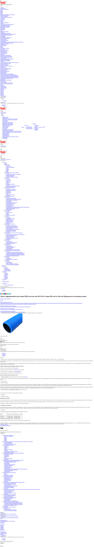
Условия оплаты (3, 531)
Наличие (3, 353)
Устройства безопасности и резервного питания (14, 252)
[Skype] (9, 293)
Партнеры (2, 528)
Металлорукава (19, 309)
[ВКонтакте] (1, 293)
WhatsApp (4, 105)
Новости (1, 512)
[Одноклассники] (2, 293)
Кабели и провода (9, 212)
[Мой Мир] (3, 293)
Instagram (3, 104)
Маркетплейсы (8, 258)
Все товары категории (4, 424)
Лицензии (2, 527)
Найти (2, 543)
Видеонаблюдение (6, 304)
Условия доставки (3, 532)
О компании (2, 524)
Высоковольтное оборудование (11, 225)
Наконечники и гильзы (10, 306)
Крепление (28, 306)
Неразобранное (33, 304)
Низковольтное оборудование (11, 198)
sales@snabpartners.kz (17, 371)
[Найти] (1, 6)
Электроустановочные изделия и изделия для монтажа (15, 234)
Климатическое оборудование (11, 189)
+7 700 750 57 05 (3, 112)
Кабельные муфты (17, 306)
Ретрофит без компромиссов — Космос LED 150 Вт (9, 515)
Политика (2, 534)
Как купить (6, 268)
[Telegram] (10, 293)
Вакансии (2, 526)
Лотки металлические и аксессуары (6, 309)
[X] (5, 293)
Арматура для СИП (23, 306)
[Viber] (6, 293)
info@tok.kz (3, 102)
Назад (6, 162)
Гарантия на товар (3, 533)
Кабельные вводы (3, 306)
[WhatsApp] (7, 293)
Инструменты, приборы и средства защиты (13, 174)
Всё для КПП (8, 217)
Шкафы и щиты (9, 166)
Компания (6, 273)
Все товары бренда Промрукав (5, 425)
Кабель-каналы (14, 309)
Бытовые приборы (9, 241)
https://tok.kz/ (26, 376)
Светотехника (8, 179)
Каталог (5, 163)
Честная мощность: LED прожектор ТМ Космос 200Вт (9, 517)
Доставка (3, 355)
